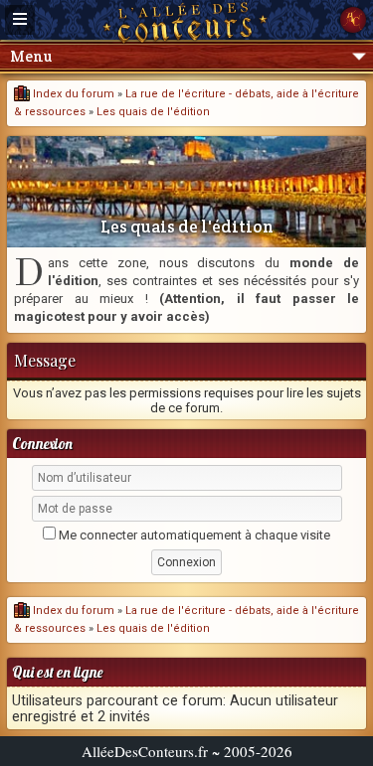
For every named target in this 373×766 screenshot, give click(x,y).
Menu (31, 56)
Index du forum (72, 93)
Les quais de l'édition (153, 111)
